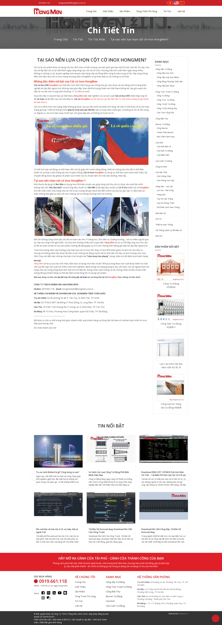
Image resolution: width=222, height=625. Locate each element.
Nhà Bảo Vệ (160, 213)
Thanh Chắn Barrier (165, 132)
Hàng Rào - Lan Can (164, 186)
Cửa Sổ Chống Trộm (165, 203)
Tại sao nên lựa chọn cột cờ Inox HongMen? (139, 39)
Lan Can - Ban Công (165, 190)
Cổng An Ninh (161, 166)
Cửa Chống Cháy (164, 176)
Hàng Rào (161, 194)
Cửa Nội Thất (161, 172)
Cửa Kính (159, 142)
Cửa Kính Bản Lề (164, 146)
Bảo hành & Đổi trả (61, 619)
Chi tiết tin (111, 30)
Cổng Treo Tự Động (165, 100)
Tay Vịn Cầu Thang (165, 198)
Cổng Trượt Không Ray (167, 108)
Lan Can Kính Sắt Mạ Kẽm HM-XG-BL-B (171, 365)
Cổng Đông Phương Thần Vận (170, 81)
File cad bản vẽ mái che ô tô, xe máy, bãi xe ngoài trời (57, 530)
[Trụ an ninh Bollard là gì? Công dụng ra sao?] (58, 453)
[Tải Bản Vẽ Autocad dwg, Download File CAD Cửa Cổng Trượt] (111, 508)
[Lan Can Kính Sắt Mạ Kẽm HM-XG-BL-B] (170, 348)
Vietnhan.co (183, 613)
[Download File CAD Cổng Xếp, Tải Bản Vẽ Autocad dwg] (163, 506)
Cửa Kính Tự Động (165, 150)
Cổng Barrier (162, 128)
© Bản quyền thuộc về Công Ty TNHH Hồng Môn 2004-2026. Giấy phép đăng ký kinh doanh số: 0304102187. (71, 618)
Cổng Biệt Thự (161, 118)
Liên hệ (181, 11)
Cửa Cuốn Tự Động (163, 161)
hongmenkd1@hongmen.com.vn (72, 3)
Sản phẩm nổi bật (167, 246)
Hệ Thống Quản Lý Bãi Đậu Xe (168, 230)
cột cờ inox (81, 277)
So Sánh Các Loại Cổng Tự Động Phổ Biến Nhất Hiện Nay (109, 473)
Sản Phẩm (125, 11)
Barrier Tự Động (162, 124)
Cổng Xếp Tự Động (163, 69)
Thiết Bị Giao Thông (164, 224)
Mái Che (158, 236)
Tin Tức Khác (96, 39)
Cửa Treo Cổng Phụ (165, 112)
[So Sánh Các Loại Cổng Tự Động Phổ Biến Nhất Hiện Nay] (111, 449)
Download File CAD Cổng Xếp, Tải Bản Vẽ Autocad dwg (161, 530)
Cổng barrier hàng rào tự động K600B (171, 405)
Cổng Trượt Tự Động (166, 104)
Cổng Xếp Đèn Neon (165, 85)
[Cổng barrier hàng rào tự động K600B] (170, 388)
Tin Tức (167, 11)
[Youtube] (60, 593)
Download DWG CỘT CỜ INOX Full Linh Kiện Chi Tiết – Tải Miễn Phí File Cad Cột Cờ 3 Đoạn (163, 473)
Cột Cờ (158, 219)
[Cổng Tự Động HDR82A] (170, 267)
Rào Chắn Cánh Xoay (166, 136)
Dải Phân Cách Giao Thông (168, 207)
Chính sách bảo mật (42, 619)
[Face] (43, 593)
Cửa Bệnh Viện (163, 155)
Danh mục (162, 61)
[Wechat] (49, 598)
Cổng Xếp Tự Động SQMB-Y (171, 325)
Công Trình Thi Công (146, 11)
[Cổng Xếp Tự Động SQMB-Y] (170, 307)
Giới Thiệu (108, 11)
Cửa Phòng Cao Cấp (165, 180)
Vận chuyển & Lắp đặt (81, 619)
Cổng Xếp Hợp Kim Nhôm (168, 77)
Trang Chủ (91, 11)
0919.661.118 (44, 3)
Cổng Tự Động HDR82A (171, 285)
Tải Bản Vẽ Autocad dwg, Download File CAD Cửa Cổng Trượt (110, 530)
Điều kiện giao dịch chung (51, 622)
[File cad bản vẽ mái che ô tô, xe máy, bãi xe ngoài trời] (58, 504)
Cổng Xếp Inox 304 (165, 73)
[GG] (49, 593)
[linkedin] (54, 593)
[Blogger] (65, 593)
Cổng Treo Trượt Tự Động (167, 91)
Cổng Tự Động (163, 95)
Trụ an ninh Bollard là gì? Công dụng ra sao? (57, 472)
